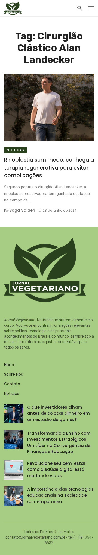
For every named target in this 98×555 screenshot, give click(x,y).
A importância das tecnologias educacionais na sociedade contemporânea (60, 495)
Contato (12, 384)
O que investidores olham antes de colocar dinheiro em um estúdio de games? (58, 413)
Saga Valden (22, 210)
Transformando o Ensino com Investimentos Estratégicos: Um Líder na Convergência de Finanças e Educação (59, 442)
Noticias (15, 150)
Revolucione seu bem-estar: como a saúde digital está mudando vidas (57, 469)
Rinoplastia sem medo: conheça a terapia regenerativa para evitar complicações (49, 167)
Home (10, 364)
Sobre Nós (13, 374)
